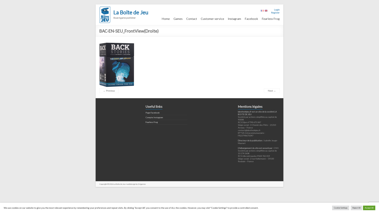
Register (275, 12)
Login (277, 9)
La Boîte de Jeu (130, 12)
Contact (191, 18)
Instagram (234, 18)
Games (178, 18)
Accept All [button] (369, 208)
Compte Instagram (154, 117)
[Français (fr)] (262, 10)
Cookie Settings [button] (340, 208)
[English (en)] (266, 10)
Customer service (212, 18)
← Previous (109, 90)
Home (166, 18)
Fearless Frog (271, 18)
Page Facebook (153, 112)
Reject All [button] (356, 208)
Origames (142, 184)
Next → (272, 90)
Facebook (251, 18)
